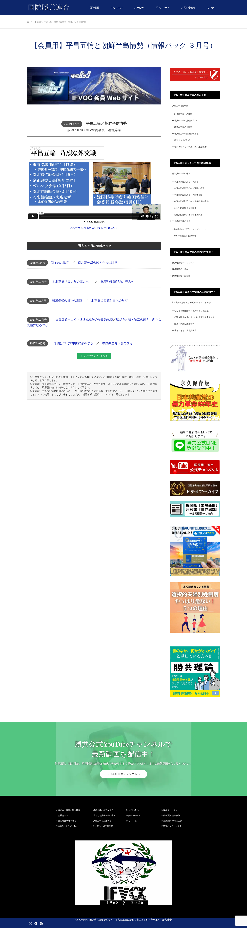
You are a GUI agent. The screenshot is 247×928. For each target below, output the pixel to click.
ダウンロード (162, 7)
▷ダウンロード (133, 815)
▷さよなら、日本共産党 (102, 826)
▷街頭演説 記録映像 (170, 815)
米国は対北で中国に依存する (73, 343)
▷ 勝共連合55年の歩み (65, 821)
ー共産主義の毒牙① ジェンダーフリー (189, 229)
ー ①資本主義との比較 (182, 114)
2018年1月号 (37, 262)
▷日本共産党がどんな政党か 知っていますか (190, 302)
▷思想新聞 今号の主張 (171, 821)
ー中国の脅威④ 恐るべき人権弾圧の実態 (190, 201)
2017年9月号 (37, 343)
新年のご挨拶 (60, 262)
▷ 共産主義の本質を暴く (102, 810)
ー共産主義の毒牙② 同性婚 (184, 236)
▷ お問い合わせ (133, 810)
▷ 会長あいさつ (62, 815)
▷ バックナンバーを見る (94, 355)
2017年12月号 (38, 281)
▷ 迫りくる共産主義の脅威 (103, 815)
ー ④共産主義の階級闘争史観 (185, 133)
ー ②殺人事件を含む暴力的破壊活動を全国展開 (193, 317)
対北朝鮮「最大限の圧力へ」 (72, 281)
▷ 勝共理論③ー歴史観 (180, 276)
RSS (41, 922)
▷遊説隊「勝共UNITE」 (66, 826)
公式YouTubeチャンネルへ (123, 774)
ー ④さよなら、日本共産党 (184, 330)
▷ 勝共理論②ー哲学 (179, 269)
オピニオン (116, 7)
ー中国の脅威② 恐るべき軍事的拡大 (188, 188)
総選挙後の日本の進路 (67, 300)
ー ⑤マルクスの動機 (181, 140)
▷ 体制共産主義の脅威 (180, 173)
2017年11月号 (38, 300)
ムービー (139, 7)
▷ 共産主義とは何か (179, 105)
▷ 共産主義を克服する (102, 821)
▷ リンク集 (131, 821)
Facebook (35, 922)
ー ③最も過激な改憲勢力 (183, 324)
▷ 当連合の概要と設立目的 (67, 810)
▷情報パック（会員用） (172, 826)
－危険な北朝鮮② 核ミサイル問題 (187, 214)
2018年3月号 (72, 123)
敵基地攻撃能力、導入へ (117, 281)
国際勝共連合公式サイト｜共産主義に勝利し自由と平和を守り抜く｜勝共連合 (130, 919)
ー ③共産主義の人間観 (182, 127)
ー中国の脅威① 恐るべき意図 (185, 182)
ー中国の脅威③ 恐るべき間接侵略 (187, 195)
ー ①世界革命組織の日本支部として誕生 (190, 311)
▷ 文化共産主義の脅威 (180, 221)
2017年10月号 (38, 319)
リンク (210, 7)
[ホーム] (28, 16)
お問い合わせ (188, 7)
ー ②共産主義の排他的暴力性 (185, 120)
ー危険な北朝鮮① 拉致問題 (184, 208)
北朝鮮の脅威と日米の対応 (109, 300)
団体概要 (94, 7)
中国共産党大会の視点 (117, 343)
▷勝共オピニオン (169, 810)
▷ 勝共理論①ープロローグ (182, 263)
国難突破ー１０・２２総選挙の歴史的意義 (84, 319)
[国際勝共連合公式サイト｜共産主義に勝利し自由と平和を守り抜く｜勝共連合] (69, 7)
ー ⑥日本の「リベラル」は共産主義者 (189, 147)
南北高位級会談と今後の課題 (97, 262)
